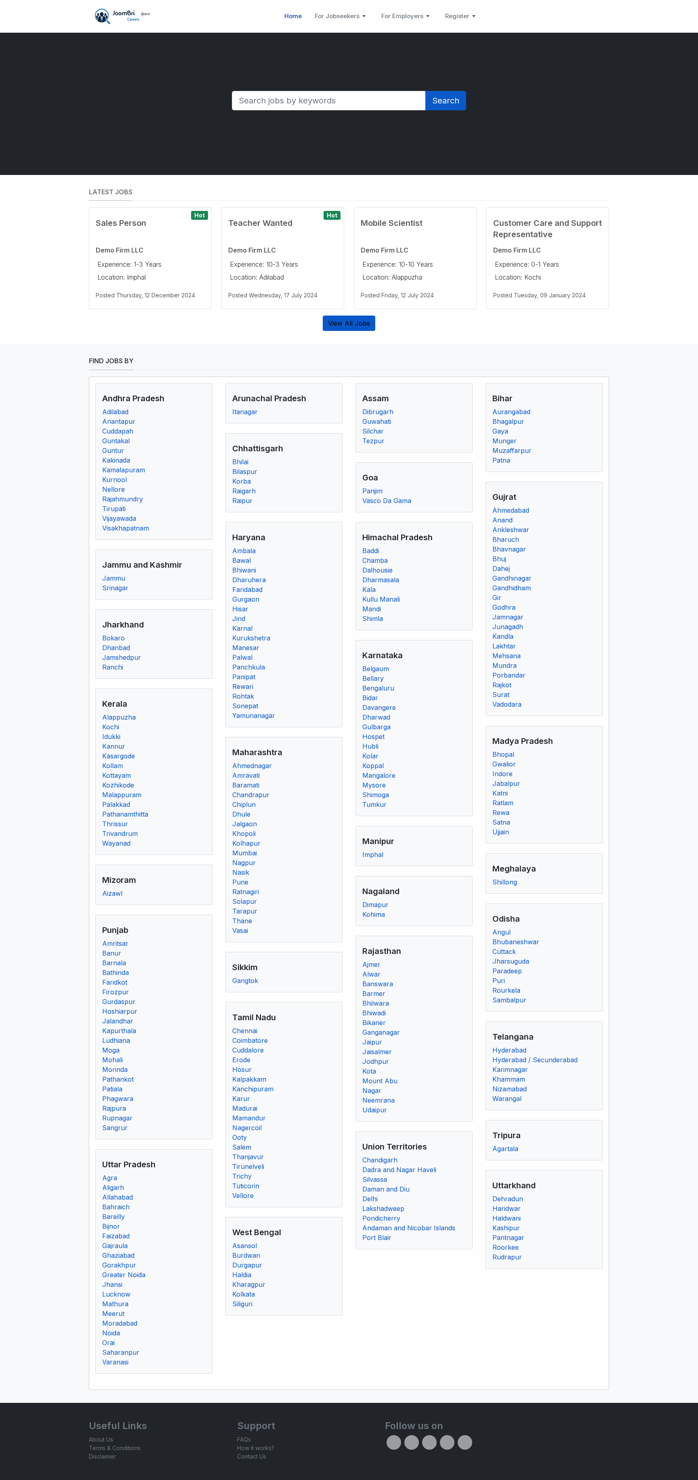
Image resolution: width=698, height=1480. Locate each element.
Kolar (370, 756)
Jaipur (372, 1042)
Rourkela (506, 990)
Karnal (242, 628)
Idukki (111, 737)
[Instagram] (429, 1442)
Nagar (371, 1090)
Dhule (241, 814)
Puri (498, 981)
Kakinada (116, 460)
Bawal (241, 560)
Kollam (112, 766)
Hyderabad (509, 1050)
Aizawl (112, 893)
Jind (238, 619)
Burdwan (246, 1255)
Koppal (373, 766)
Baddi (370, 551)
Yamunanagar (253, 716)
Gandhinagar (512, 578)
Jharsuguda (510, 961)
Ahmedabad (510, 510)
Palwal (242, 657)
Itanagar (245, 412)
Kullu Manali (381, 599)
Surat (500, 695)
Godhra (503, 607)
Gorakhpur (119, 1265)
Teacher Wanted (260, 223)
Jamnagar (508, 617)
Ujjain (500, 832)
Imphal (372, 855)
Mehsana (506, 656)
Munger (504, 441)
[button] (341, 16)
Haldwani (506, 1218)
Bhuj (499, 559)
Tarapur (244, 911)
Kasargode (118, 756)
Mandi (371, 609)
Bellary (373, 678)
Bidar (370, 698)
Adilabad (115, 412)
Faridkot (114, 982)
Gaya (500, 431)
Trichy (242, 1176)
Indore (502, 774)
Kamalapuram (123, 470)
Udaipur (374, 1110)
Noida (111, 1333)
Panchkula (248, 667)
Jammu (113, 578)
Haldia (241, 1275)
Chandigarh (379, 1160)
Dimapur (375, 905)
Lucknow (116, 1294)
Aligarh (113, 1187)
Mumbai (244, 853)
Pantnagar (508, 1238)
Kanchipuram (252, 1089)
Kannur (113, 746)
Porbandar (509, 675)
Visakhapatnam (125, 528)
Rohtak (243, 696)
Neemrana (378, 1100)
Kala (369, 589)
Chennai (244, 1031)
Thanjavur (248, 1157)
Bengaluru (378, 688)
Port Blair (376, 1238)
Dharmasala (380, 580)
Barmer (373, 993)
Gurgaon (245, 599)
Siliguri (242, 1304)
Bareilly (113, 1217)
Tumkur (374, 804)
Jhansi (112, 1284)
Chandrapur (250, 795)
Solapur (244, 901)
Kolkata (243, 1294)
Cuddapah (117, 431)
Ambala (244, 551)
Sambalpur (509, 1000)
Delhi (370, 1199)
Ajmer (371, 964)
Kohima (373, 914)
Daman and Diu (386, 1189)
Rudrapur (507, 1257)
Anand (502, 520)
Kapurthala (119, 1031)
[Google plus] (447, 1442)
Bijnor (111, 1226)
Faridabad (247, 589)
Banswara (377, 984)
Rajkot (501, 685)
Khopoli (244, 833)
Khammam (508, 1079)
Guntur (113, 450)
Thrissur (115, 824)
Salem (241, 1147)
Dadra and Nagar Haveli (399, 1170)
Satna (501, 822)
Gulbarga (376, 727)
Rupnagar (117, 1118)
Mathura (115, 1304)
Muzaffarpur (512, 450)
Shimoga (375, 795)
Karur (241, 1099)
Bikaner (374, 1023)
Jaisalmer (377, 1052)
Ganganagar (381, 1032)
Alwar (371, 974)
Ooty (239, 1137)
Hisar (240, 609)
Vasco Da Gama (386, 501)
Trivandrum (120, 833)
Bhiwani (244, 570)
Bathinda (115, 972)
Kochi (110, 727)
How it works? (255, 1447)
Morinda (115, 1069)
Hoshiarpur (119, 1011)
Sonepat (245, 706)
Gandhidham (511, 588)
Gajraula (115, 1246)
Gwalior (504, 764)
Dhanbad (116, 648)
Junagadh (507, 627)
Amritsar (115, 943)
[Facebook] (394, 1442)
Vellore (243, 1196)
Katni (500, 793)
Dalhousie (377, 570)
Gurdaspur (118, 1002)
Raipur (242, 501)
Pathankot (118, 1079)
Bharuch (505, 539)
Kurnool (114, 480)
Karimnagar (510, 1069)
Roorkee (505, 1247)
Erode (241, 1060)
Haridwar (506, 1208)
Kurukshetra (251, 638)
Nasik (240, 872)
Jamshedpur (121, 657)
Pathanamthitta (125, 814)
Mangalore (378, 775)
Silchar (373, 431)
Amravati (246, 775)
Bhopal (503, 754)
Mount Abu (379, 1081)
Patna (501, 460)
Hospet (373, 737)
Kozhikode (118, 785)
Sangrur (115, 1128)
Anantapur (118, 421)
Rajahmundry (122, 499)
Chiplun (244, 804)
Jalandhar (117, 1021)
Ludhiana (116, 1040)
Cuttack (504, 951)
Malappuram (121, 795)
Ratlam (502, 803)
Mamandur (249, 1118)
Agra (109, 1178)
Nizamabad (509, 1089)
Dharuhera (249, 580)
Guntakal (116, 441)
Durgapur (247, 1265)
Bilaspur (244, 471)
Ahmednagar (252, 766)
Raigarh (244, 491)
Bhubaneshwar (515, 942)
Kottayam (116, 775)
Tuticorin (245, 1186)
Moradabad (119, 1323)
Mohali (112, 1060)
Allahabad (117, 1197)
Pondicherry (381, 1218)
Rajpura (114, 1108)
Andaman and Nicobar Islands (408, 1228)
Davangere (379, 707)
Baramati (245, 785)
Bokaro (113, 638)
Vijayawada (119, 518)
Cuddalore (248, 1050)
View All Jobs (349, 323)
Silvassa (374, 1179)
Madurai (244, 1108)
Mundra (504, 665)
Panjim (372, 491)
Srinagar (115, 588)
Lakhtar (504, 646)
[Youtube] (465, 1442)
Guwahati (376, 421)
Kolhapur (246, 843)
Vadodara (506, 704)
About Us (101, 1439)
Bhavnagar (509, 549)
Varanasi (115, 1362)
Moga (111, 1050)
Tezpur (373, 441)
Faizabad (116, 1236)
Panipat (243, 677)
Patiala (112, 1089)
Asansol (244, 1246)
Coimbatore (250, 1040)
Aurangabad (511, 412)
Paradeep (507, 971)
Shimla (372, 619)
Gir (496, 598)
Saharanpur (120, 1352)
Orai (108, 1343)
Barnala (114, 963)
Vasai (240, 930)
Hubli (370, 746)
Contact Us (251, 1456)
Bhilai (240, 462)
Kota (369, 1071)
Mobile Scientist (392, 223)
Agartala (505, 1149)
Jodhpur (375, 1061)
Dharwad (376, 717)
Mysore (374, 785)
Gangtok (245, 981)
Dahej (501, 568)
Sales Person (121, 223)
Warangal (506, 1099)
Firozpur (115, 992)
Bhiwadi (374, 1013)
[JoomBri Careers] (121, 16)
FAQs (244, 1439)
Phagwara (117, 1099)
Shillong (504, 882)
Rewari (242, 686)
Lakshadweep (383, 1208)
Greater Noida (123, 1275)
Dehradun (507, 1199)
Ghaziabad (118, 1255)
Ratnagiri (245, 892)
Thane (242, 921)
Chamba (375, 560)
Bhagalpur (508, 421)
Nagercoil (247, 1128)
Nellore (113, 489)
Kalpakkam (249, 1079)
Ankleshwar (510, 530)
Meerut (113, 1313)
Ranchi (112, 667)
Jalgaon (244, 824)
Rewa (500, 812)
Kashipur (506, 1228)
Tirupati (114, 509)
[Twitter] (411, 1442)
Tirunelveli (248, 1166)
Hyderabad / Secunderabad (535, 1060)
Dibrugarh (377, 412)
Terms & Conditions (115, 1447)
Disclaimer (102, 1456)
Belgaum (375, 669)
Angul (501, 932)
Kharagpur (248, 1284)
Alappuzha (119, 717)
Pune (240, 882)
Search (445, 100)
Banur (111, 953)
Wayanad (116, 843)
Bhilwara (375, 1003)
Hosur (242, 1069)
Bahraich (116, 1207)
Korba (241, 481)
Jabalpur (506, 783)
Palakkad (116, 804)
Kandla (502, 636)
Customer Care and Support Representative (547, 228)
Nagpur (244, 863)
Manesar (245, 648)
